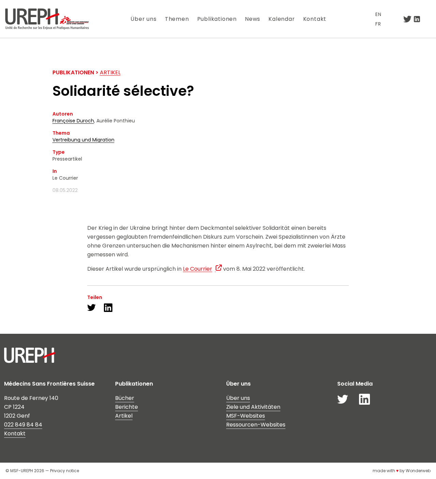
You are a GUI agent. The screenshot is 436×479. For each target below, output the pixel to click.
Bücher (124, 398)
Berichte (126, 407)
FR (378, 23)
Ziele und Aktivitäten (253, 407)
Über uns (143, 19)
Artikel (110, 72)
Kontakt (315, 19)
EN (378, 14)
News (252, 19)
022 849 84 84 (23, 425)
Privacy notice (64, 471)
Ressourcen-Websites (255, 425)
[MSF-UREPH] (47, 18)
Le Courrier (197, 269)
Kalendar (281, 19)
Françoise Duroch (73, 120)
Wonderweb (418, 471)
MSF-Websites (245, 416)
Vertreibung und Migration (83, 139)
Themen (177, 19)
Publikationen (217, 19)
